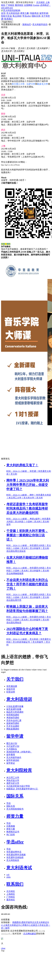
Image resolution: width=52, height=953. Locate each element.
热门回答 (10, 834)
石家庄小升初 (37, 925)
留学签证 (10, 763)
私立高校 (17, 16)
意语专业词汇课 (13, 720)
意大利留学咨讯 (39, 24)
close (3, 948)
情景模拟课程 (12, 715)
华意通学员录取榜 (14, 857)
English (36, 5)
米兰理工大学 (12, 777)
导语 (8, 803)
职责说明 (10, 692)
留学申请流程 (12, 760)
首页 (3, 13)
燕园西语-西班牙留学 (22, 922)
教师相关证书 (12, 832)
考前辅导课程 (12, 717)
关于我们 (14, 679)
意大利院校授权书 (14, 809)
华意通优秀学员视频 (16, 855)
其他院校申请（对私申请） (19, 752)
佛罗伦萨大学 (12, 783)
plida (8, 877)
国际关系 (36, 16)
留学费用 (10, 754)
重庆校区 (19, 5)
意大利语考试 (19, 867)
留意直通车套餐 (13, 709)
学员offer (26, 16)
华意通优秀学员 (13, 852)
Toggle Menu (7, 22)
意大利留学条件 (13, 757)
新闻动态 (26, 24)
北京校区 (40, 2)
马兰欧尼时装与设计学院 (18, 786)
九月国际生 (11, 749)
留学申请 (43, 13)
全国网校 (28, 5)
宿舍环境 (10, 689)
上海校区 (10, 894)
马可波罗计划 (12, 746)
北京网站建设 (29, 933)
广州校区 (10, 5)
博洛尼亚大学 (12, 780)
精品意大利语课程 (14, 712)
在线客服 (5, 919)
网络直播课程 (12, 729)
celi (7, 874)
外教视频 (10, 826)
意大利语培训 (12, 13)
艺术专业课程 (12, 726)
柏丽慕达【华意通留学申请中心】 (22, 789)
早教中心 (26, 925)
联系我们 (8, 19)
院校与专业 (6, 16)
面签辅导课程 (12, 723)
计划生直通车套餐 (14, 706)
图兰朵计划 (11, 743)
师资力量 (24, 13)
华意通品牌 (11, 686)
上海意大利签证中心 (12, 925)
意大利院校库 (19, 770)
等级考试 (34, 13)
